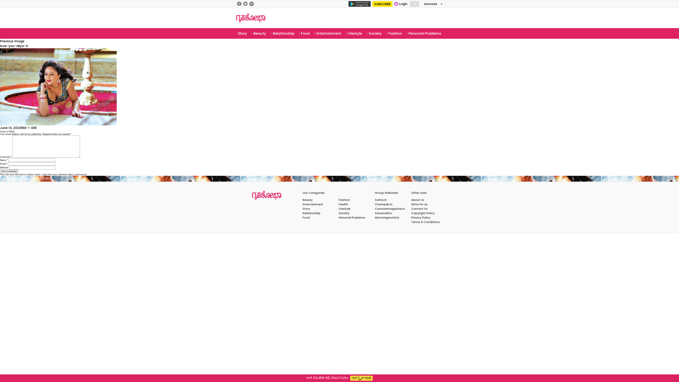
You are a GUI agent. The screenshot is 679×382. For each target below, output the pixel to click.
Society (375, 33)
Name (4, 160)
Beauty (260, 33)
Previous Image (12, 41)
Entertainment (329, 33)
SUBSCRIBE (382, 4)
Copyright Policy (423, 213)
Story (242, 33)
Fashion (395, 33)
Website (4, 167)
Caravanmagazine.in (390, 209)
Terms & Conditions (425, 222)
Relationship (283, 33)
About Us (417, 200)
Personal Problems (425, 33)
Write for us (419, 204)
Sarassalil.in (383, 213)
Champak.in (383, 204)
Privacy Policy (420, 218)
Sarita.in (381, 200)
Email (3, 164)
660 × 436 (29, 128)
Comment (5, 157)
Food (305, 33)
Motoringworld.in (387, 218)
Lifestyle (355, 33)
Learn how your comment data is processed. (64, 174)
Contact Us (419, 209)
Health (343, 204)
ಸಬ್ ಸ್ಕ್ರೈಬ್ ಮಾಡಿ (361, 378)
